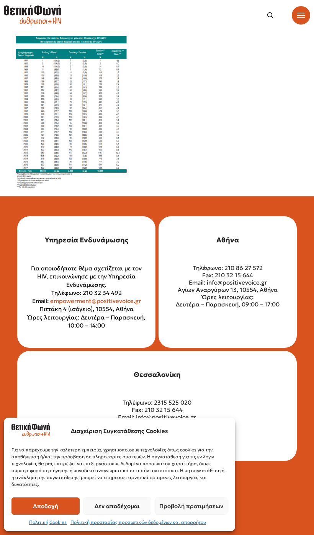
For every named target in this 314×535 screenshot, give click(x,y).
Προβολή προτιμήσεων (191, 506)
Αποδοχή (45, 506)
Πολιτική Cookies (48, 522)
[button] (270, 15)
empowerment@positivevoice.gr (95, 301)
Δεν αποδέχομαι (117, 506)
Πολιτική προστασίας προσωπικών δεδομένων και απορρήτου (138, 522)
